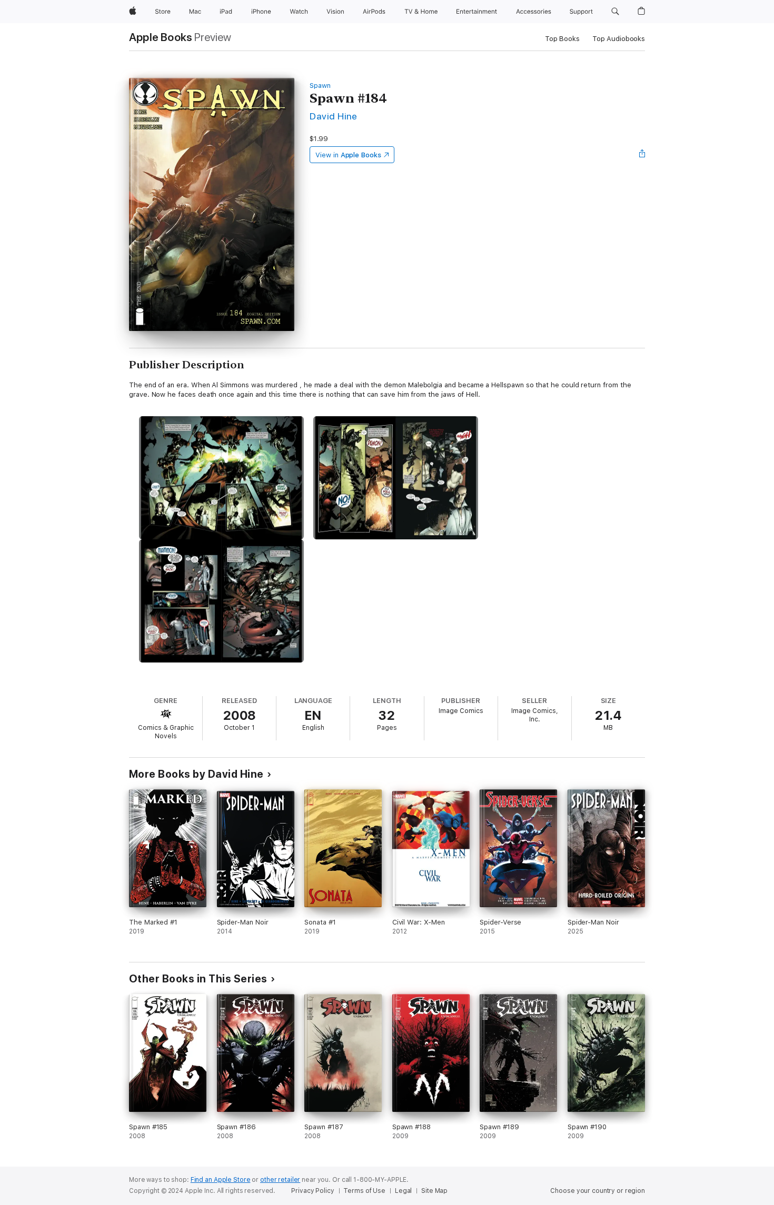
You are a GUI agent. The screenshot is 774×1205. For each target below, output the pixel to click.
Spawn (320, 85)
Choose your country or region (597, 1190)
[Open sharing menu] (642, 155)
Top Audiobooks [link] (618, 39)
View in (348, 155)
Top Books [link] (562, 39)
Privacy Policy (312, 1190)
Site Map (434, 1190)
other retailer (280, 1179)
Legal (403, 1190)
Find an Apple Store (221, 1179)
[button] (615, 11)
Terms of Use (364, 1190)
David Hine (334, 116)
